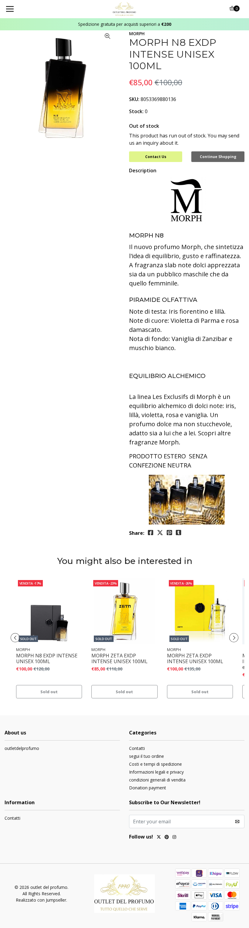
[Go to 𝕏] (159, 838)
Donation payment (147, 788)
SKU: (134, 99)
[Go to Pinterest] (167, 838)
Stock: (136, 111)
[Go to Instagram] (174, 838)
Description (142, 170)
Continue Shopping (218, 156)
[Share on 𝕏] (160, 533)
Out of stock (144, 126)
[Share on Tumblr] (178, 533)
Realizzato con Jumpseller (41, 900)
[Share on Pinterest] (169, 533)
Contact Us (155, 156)
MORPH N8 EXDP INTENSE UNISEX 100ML (46, 658)
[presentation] (15, 637)
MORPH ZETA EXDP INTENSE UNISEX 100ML (119, 658)
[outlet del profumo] (125, 9)
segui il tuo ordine (146, 756)
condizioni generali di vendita (157, 780)
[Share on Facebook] (150, 533)
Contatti (137, 748)
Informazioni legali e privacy (156, 772)
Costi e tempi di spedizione (155, 764)
